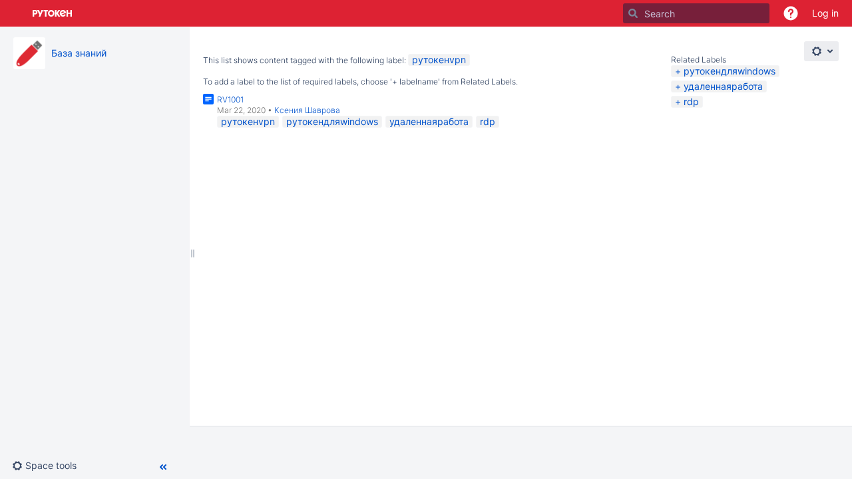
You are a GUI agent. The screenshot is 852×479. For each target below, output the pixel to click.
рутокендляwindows (729, 71)
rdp (691, 101)
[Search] (633, 13)
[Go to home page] (53, 13)
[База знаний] (29, 53)
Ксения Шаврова (307, 110)
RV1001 (230, 99)
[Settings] (821, 51)
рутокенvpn (439, 59)
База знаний (78, 53)
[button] (790, 13)
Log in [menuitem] (825, 13)
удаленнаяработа (723, 86)
